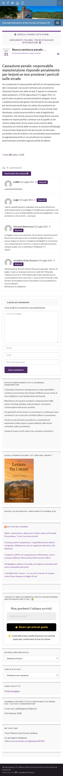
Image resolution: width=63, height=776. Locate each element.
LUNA (16, 182)
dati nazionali (35, 53)
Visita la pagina (12, 691)
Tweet (5, 154)
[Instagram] (22, 2)
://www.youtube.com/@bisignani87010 (27, 741)
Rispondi (42, 182)
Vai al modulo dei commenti (15, 173)
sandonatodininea (21, 53)
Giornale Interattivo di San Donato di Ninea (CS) (26, 22)
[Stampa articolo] (58, 53)
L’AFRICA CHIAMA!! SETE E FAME (33, 34)
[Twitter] (12, 2)
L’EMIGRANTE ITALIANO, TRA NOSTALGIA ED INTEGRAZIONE (31, 41)
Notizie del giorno (17, 527)
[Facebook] (8, 2)
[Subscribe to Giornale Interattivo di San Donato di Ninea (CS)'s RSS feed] (3, 2)
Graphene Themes (26, 772)
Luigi (15, 200)
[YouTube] (17, 2)
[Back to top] (56, 769)
